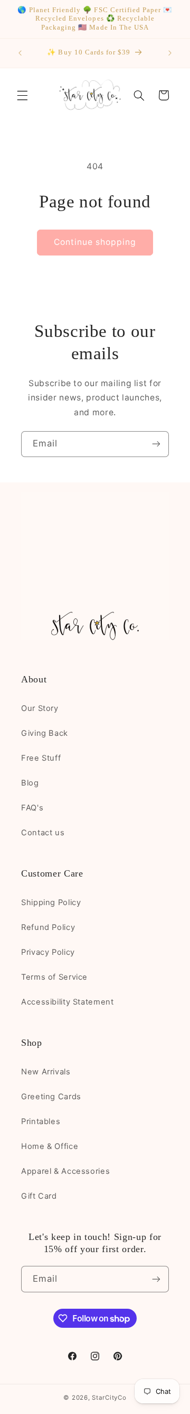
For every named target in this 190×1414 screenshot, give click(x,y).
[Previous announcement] (20, 53)
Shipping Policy (51, 902)
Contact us (42, 832)
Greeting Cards (51, 1096)
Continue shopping (95, 242)
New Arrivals (46, 1072)
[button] (22, 95)
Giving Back (44, 733)
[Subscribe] (156, 444)
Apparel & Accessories (65, 1171)
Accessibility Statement (67, 1002)
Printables (40, 1121)
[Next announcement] (170, 53)
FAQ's (32, 808)
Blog (30, 783)
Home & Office (49, 1146)
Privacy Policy (48, 952)
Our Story (40, 708)
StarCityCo (109, 1397)
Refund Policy (48, 927)
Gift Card (39, 1196)
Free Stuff (41, 758)
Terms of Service (54, 977)
